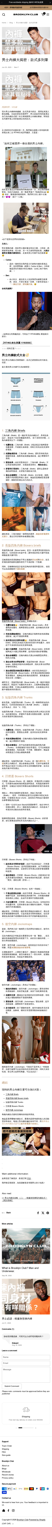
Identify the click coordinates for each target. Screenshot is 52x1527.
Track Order (7, 1446)
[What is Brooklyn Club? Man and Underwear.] (26, 1246)
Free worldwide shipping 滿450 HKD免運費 (26, 2)
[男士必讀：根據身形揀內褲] (26, 1297)
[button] (3, 14)
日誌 (29, 1178)
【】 (17, 343)
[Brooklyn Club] (26, 14)
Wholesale (6, 1472)
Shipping (5, 1449)
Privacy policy (8, 1478)
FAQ (4, 1452)
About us (5, 1466)
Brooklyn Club (22, 1520)
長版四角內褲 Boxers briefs (23, 545)
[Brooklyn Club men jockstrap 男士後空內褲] (26, 1040)
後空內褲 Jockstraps (14, 1110)
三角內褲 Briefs (15, 430)
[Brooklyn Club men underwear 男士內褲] (26, 1141)
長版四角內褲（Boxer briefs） (14, 621)
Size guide (6, 1455)
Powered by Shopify (37, 1520)
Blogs (4, 1469)
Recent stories (8, 1475)
